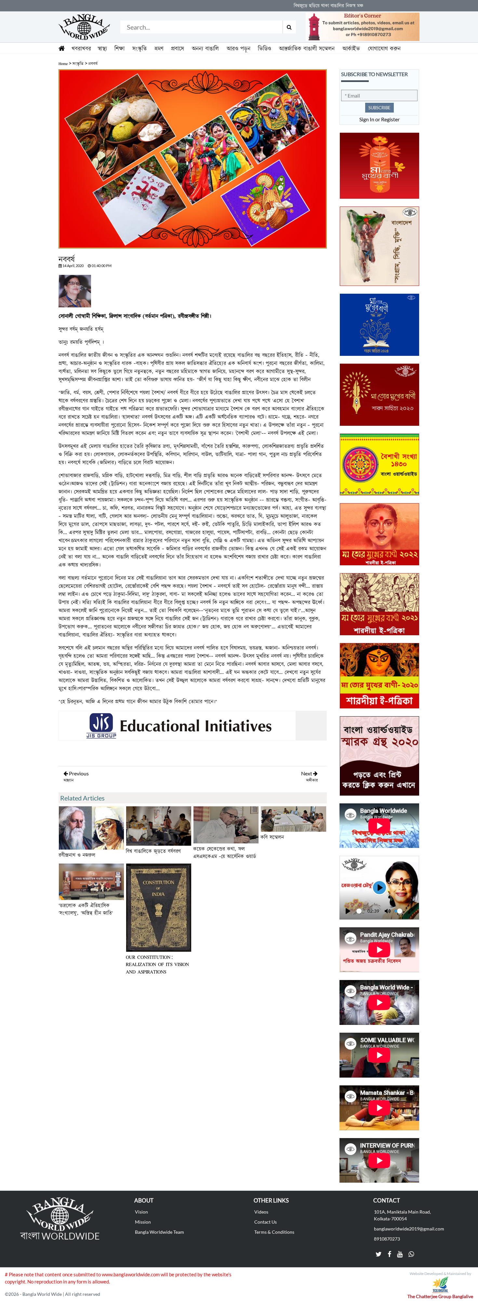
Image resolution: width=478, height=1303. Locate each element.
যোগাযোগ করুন (384, 48)
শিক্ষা (119, 48)
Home (63, 63)
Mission (143, 1222)
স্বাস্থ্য (102, 48)
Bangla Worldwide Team (159, 1232)
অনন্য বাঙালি (205, 48)
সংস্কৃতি (139, 48)
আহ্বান (68, 780)
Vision (141, 1212)
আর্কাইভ (351, 48)
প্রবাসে (177, 48)
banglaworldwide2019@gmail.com (409, 1228)
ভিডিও (264, 48)
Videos (261, 1212)
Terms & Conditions (274, 1232)
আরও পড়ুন (238, 48)
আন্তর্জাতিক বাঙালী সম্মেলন (307, 48)
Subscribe (379, 107)
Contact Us (265, 1222)
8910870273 (387, 1239)
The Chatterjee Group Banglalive (440, 1296)
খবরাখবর (81, 48)
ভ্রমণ (158, 48)
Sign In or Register (379, 119)
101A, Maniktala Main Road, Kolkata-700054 (402, 1215)
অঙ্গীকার (312, 780)
